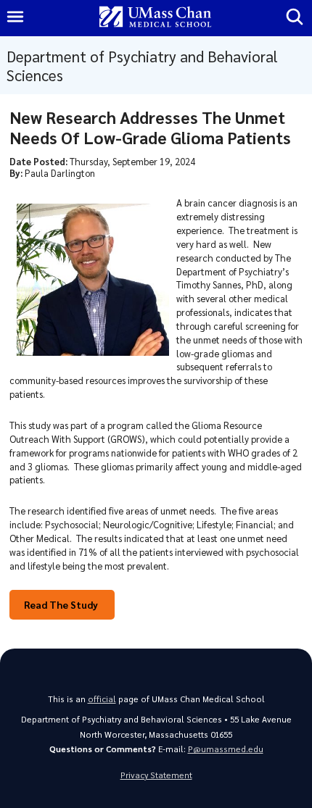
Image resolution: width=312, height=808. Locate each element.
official (102, 699)
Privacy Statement (156, 775)
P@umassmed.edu (225, 749)
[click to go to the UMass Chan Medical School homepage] (155, 17)
